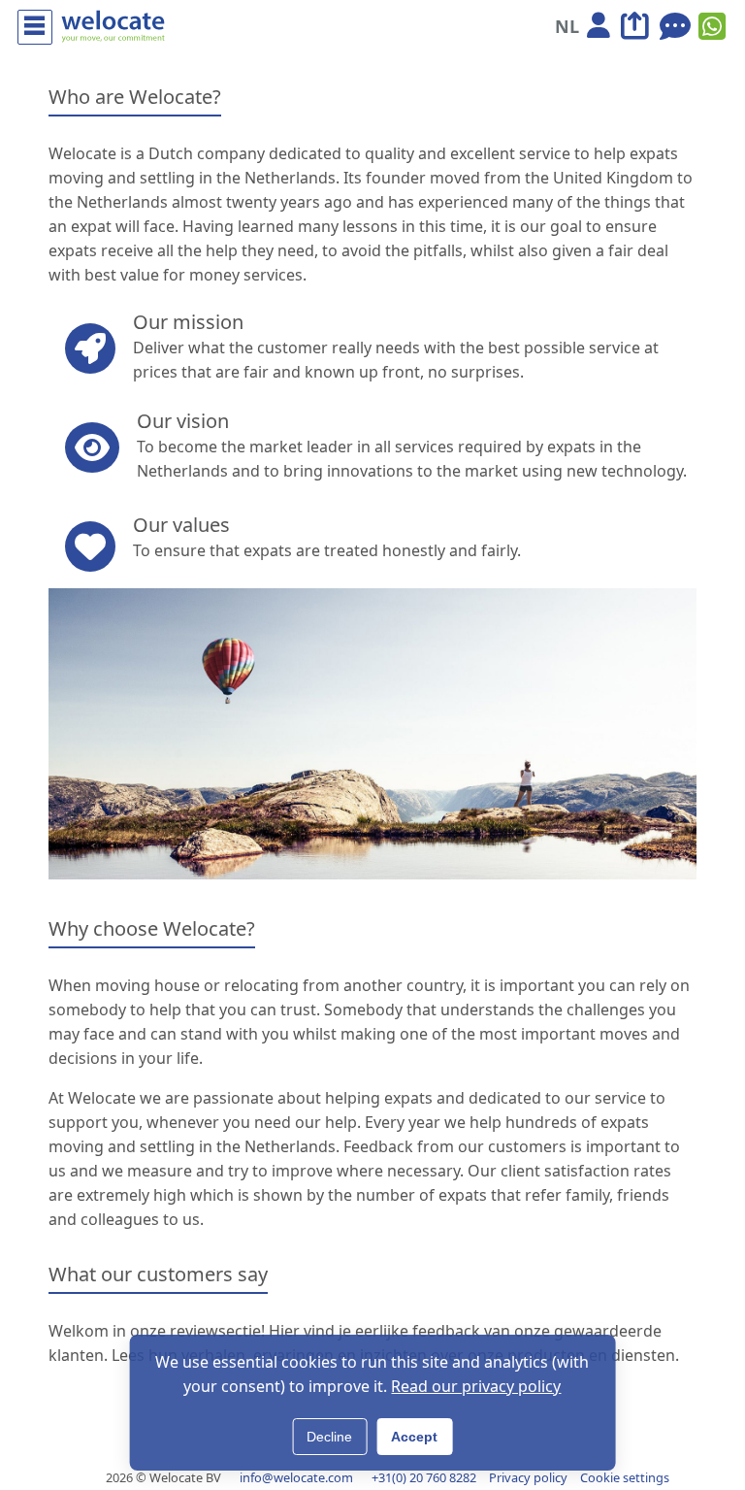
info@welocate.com (296, 1477)
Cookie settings (624, 1477)
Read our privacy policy (476, 1386)
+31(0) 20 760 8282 (424, 1477)
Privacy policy (528, 1477)
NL (567, 26)
